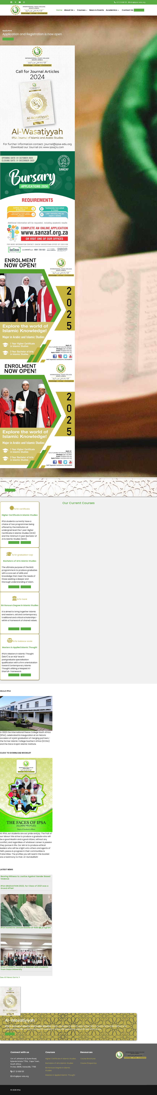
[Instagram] (24, 2)
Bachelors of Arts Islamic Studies (59, 1063)
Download (10, 1034)
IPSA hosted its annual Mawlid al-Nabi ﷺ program (26, 927)
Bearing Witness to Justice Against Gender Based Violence (25, 877)
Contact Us (127, 10)
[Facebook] (11, 2)
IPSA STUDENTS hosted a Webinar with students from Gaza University (24, 968)
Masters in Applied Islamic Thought (60, 1075)
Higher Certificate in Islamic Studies (60, 1058)
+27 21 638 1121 (121, 2)
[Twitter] (15, 2)
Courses (81, 10)
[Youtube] (20, 2)
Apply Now (139, 10)
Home (59, 10)
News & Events (96, 10)
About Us (68, 10)
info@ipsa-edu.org (137, 2)
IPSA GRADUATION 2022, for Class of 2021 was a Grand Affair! (24, 887)
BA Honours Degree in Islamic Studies (57, 1069)
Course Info (13, 542)
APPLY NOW (8, 39)
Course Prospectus (88, 1063)
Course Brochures (88, 1058)
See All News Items (9, 977)
